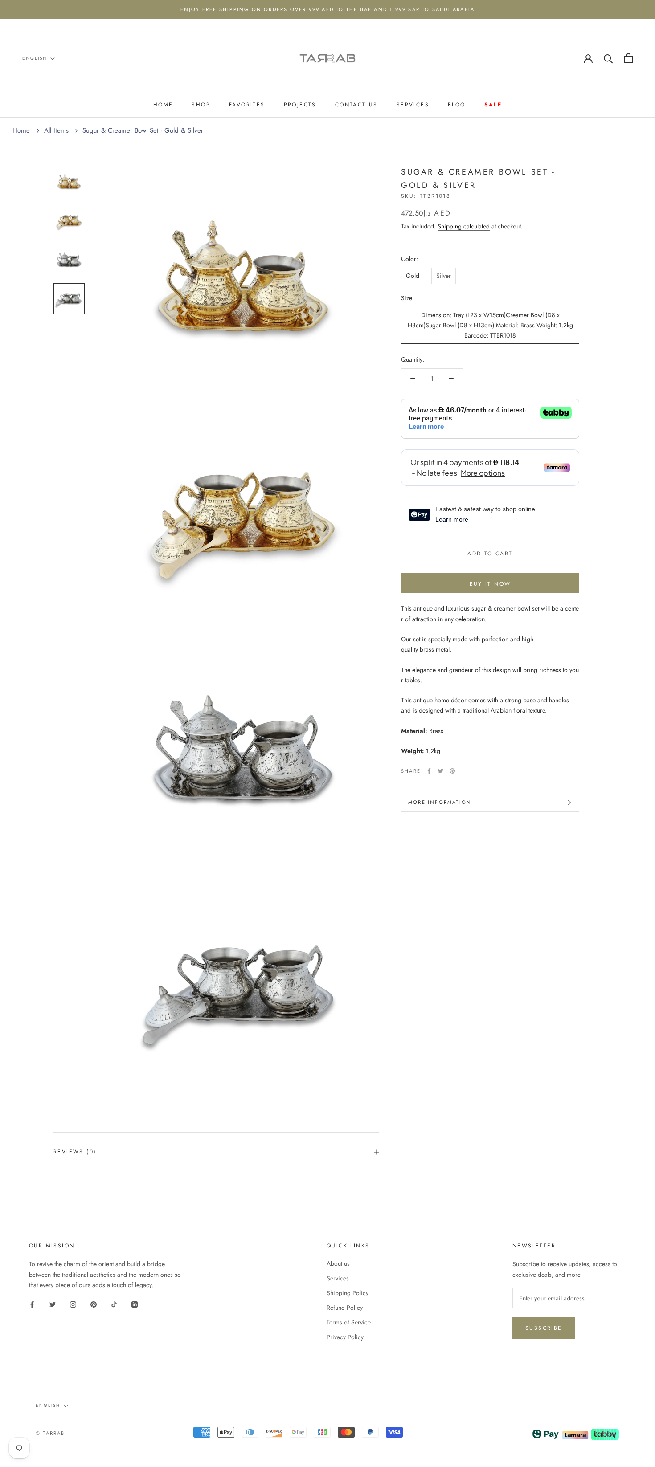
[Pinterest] (452, 771)
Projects (300, 105)
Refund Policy (345, 1307)
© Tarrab (50, 1433)
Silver (443, 275)
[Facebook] (429, 771)
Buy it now (490, 584)
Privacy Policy (345, 1337)
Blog (457, 105)
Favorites (247, 105)
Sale (493, 105)
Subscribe (543, 1328)
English (34, 58)
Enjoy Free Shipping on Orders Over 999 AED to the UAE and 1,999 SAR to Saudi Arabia (327, 9)
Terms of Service (349, 1322)
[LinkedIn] (134, 1304)
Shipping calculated (464, 226)
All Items (56, 130)
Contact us (356, 105)
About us (338, 1263)
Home (163, 105)
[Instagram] (73, 1304)
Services (413, 105)
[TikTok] (114, 1304)
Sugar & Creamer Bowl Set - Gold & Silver (142, 130)
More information (439, 802)
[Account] (588, 57)
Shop (201, 105)
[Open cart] (628, 58)
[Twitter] (440, 771)
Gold (412, 275)
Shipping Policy (347, 1292)
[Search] (608, 58)
